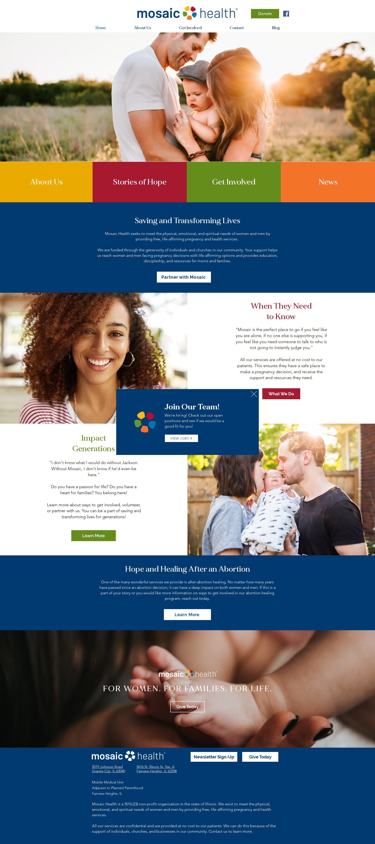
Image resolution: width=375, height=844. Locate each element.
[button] (254, 394)
